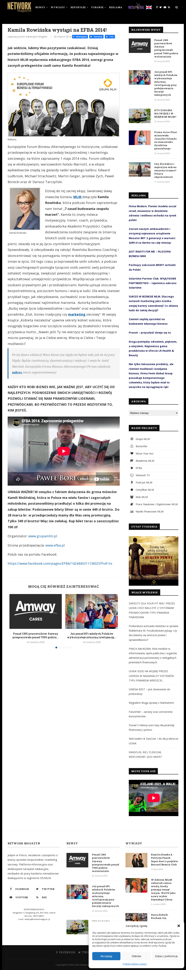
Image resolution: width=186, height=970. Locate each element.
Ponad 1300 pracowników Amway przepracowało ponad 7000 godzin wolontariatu (166, 48)
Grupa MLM (142, 439)
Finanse (97, 7)
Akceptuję (106, 956)
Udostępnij (80, 36)
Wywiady (58, 7)
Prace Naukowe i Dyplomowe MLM (156, 504)
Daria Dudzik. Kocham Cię (159, 916)
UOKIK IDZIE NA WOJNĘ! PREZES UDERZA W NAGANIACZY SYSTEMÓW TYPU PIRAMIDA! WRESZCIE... (151, 675)
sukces (17, 372)
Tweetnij (97, 36)
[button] (179, 926)
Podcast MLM (143, 482)
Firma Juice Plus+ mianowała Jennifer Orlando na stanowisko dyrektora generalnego (165, 140)
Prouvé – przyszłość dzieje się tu (150, 332)
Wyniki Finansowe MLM (149, 511)
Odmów (136, 956)
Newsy (40, 7)
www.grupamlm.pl (42, 536)
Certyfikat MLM (144, 489)
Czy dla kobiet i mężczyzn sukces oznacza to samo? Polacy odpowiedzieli (165, 170)
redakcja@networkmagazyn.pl (37, 919)
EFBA (138, 468)
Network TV (142, 475)
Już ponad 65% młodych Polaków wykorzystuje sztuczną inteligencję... (91, 635)
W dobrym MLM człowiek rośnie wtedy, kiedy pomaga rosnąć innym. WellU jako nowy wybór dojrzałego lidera (163, 889)
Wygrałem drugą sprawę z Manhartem (151, 702)
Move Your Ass (144, 453)
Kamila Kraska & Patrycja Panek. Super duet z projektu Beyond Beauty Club (164, 859)
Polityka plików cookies (135, 963)
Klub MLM (141, 497)
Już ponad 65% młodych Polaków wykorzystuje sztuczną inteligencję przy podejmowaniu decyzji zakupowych (165, 83)
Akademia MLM (144, 460)
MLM (77, 197)
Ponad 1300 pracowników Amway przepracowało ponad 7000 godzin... (35, 635)
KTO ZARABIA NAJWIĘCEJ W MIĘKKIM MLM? (165, 113)
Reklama (115, 7)
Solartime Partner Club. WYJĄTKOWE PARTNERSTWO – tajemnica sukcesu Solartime (152, 283)
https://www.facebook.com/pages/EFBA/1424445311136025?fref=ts (60, 563)
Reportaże (78, 7)
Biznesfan (141, 446)
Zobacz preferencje (166, 956)
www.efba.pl (55, 545)
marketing (77, 314)
